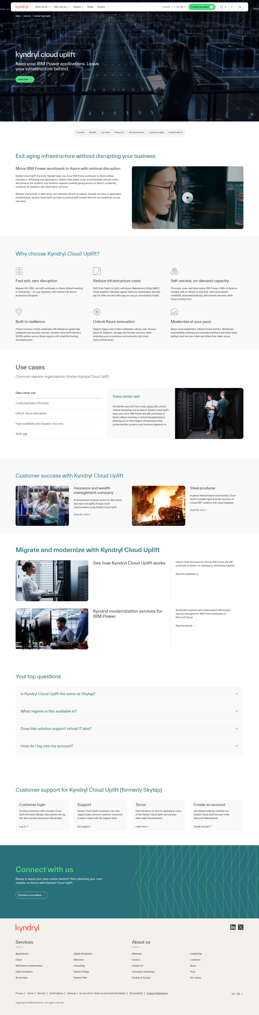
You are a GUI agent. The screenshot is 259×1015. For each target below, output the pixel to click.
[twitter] (240, 927)
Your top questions (136, 132)
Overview (80, 132)
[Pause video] (251, 114)
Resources (119, 132)
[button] (187, 197)
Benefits (92, 132)
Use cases (105, 132)
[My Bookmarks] (231, 7)
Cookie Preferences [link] (157, 993)
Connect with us (175, 132)
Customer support (156, 132)
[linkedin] (233, 927)
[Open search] (240, 7)
